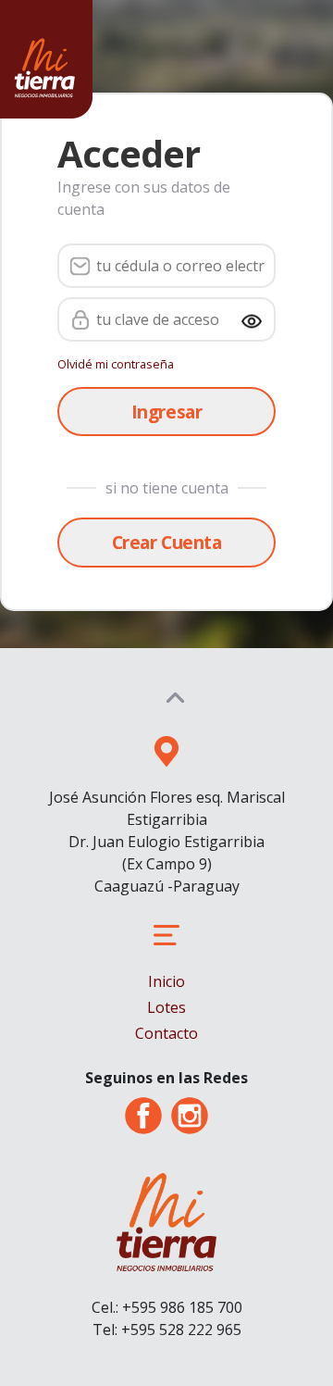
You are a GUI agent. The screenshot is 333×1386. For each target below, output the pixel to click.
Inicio (166, 981)
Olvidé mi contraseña (115, 364)
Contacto (166, 1033)
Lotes (166, 1007)
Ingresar (166, 411)
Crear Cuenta (166, 542)
